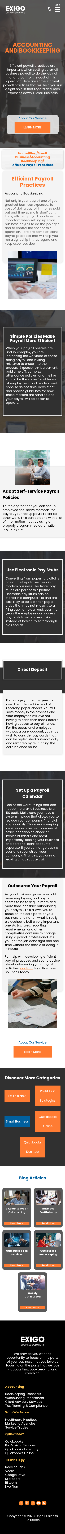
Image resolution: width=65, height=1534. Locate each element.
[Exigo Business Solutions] (21, 1503)
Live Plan (11, 1486)
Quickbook (13, 1441)
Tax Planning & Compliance (26, 1405)
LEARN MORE (32, 127)
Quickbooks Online (48, 1121)
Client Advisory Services (23, 1401)
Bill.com (11, 1482)
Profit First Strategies (48, 1096)
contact (26, 968)
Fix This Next (17, 1096)
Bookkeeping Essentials (23, 1394)
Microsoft (12, 1479)
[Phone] (44, 1502)
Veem (9, 1471)
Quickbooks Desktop (33, 1147)
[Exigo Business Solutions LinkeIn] (33, 1503)
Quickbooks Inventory (21, 1449)
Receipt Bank (15, 1467)
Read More (16, 1223)
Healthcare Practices (21, 1419)
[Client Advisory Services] (42, 1401)
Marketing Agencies (20, 1423)
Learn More (32, 1052)
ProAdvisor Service (19, 1445)
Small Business (17, 1121)
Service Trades (16, 1427)
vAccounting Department (24, 1398)
